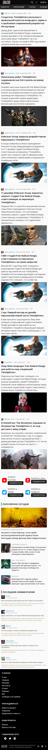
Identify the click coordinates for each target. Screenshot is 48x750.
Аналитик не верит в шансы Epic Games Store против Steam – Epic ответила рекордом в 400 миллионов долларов (23, 666)
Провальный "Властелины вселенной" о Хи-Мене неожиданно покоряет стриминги (23, 651)
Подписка (6, 711)
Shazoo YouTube (9, 727)
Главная (5, 680)
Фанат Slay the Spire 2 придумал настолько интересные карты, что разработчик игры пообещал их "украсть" (26, 566)
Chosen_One (10, 611)
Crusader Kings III (19, 544)
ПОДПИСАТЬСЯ (16, 483)
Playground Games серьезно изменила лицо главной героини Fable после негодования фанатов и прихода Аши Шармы (22, 619)
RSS (3, 694)
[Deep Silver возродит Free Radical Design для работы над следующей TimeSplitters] (24, 402)
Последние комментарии (19, 592)
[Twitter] (10, 738)
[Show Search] (31, 2)
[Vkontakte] (15, 738)
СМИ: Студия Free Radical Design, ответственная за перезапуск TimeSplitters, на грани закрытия (19, 258)
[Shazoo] (6, 2)
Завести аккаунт (9, 708)
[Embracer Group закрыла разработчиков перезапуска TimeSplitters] (24, 172)
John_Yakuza (10, 641)
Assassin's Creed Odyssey (12, 529)
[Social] (3, 597)
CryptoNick (8, 362)
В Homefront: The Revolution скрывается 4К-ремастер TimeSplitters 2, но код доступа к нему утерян (23, 426)
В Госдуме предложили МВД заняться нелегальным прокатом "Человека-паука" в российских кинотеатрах (22, 604)
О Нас (4, 677)
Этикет (5, 688)
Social (8, 596)
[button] (5, 7)
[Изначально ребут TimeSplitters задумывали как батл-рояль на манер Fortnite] (24, 116)
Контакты (6, 685)
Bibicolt (8, 626)
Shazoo (5, 724)
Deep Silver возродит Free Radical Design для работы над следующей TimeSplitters (23, 369)
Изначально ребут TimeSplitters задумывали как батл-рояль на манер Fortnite (22, 80)
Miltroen (7, 13)
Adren (8, 658)
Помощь (5, 691)
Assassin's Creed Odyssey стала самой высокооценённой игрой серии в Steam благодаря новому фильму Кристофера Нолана (23, 535)
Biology (14, 576)
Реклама (5, 683)
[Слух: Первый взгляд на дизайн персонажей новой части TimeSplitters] (24, 346)
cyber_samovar (9, 73)
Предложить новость (11, 713)
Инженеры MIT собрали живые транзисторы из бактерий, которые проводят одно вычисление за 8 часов (28, 581)
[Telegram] (5, 738)
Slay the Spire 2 (18, 560)
